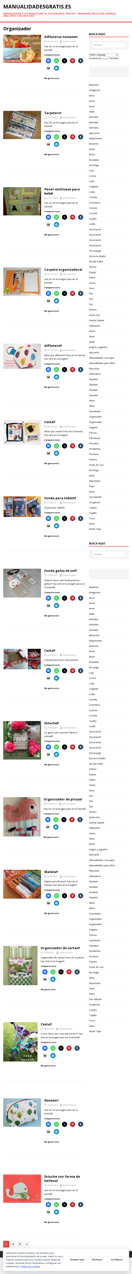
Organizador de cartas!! (60, 948)
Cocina (92, 175)
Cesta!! (49, 422)
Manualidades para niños (102, 363)
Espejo (92, 272)
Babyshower (95, 138)
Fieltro (92, 277)
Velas (91, 523)
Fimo (91, 288)
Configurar (117, 1259)
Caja (91, 170)
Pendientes (95, 448)
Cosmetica (94, 202)
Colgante (93, 186)
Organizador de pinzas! (63, 799)
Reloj (91, 475)
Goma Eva (94, 315)
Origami (93, 427)
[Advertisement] (44, 103)
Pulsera (93, 459)
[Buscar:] (109, 45)
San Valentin (95, 496)
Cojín (91, 181)
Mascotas (94, 368)
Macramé (94, 352)
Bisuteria (93, 143)
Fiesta (92, 282)
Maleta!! (51, 872)
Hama (92, 331)
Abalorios (94, 84)
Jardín (92, 341)
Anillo (92, 111)
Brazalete (94, 159)
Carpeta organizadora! (63, 269)
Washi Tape (95, 528)
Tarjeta (93, 507)
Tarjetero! (52, 113)
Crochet (93, 213)
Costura (93, 207)
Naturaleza (94, 373)
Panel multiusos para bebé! (62, 191)
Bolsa (92, 154)
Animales (94, 116)
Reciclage (94, 470)
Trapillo (93, 512)
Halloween (94, 325)
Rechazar (97, 1259)
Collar (92, 191)
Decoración (95, 229)
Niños (92, 400)
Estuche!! (51, 723)
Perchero (94, 454)
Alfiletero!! (53, 345)
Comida (93, 197)
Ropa (91, 486)
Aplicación (94, 133)
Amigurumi (94, 90)
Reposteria (94, 480)
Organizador (95, 416)
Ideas (92, 336)
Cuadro (93, 218)
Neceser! (51, 1100)
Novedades (95, 411)
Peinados (94, 443)
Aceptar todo (77, 1259)
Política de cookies (30, 1266)
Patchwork (94, 438)
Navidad (93, 379)
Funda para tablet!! (60, 498)
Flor (91, 293)
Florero (93, 309)
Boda (92, 149)
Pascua (93, 432)
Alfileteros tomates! (61, 37)
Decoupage (95, 250)
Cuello (92, 224)
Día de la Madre (97, 256)
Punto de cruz (96, 464)
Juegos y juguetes (98, 347)
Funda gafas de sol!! (60, 570)
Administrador (69, 41)
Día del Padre (96, 261)
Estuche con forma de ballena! (62, 1178)
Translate (113, 58)
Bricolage (94, 165)
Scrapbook (94, 502)
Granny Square (96, 320)
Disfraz (92, 266)
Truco (92, 518)
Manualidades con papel (101, 357)
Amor (92, 95)
